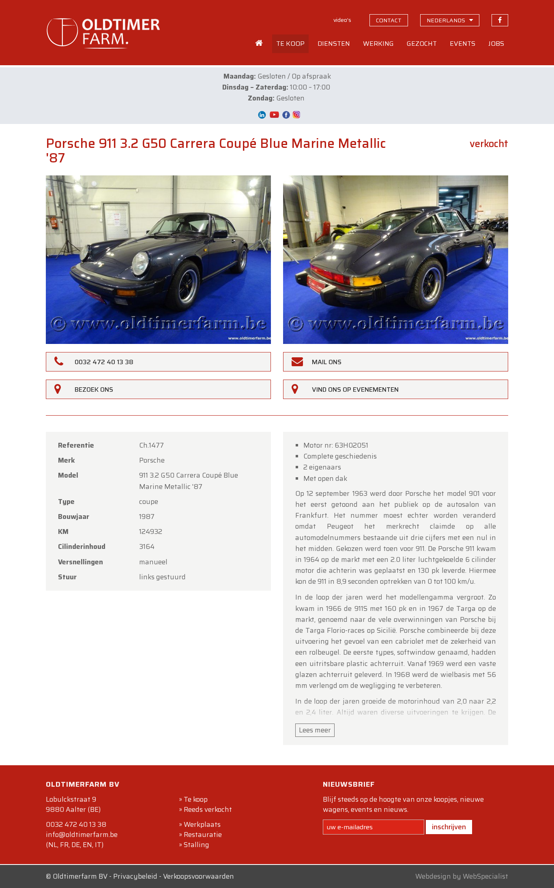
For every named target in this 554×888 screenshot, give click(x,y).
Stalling (196, 844)
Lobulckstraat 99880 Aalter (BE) (73, 804)
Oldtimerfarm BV (80, 876)
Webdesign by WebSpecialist (461, 876)
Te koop (196, 799)
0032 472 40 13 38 (76, 824)
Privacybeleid (135, 876)
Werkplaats (202, 824)
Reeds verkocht (208, 809)
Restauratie (203, 834)
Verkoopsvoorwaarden (198, 876)
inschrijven (449, 827)
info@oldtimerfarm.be (82, 834)
